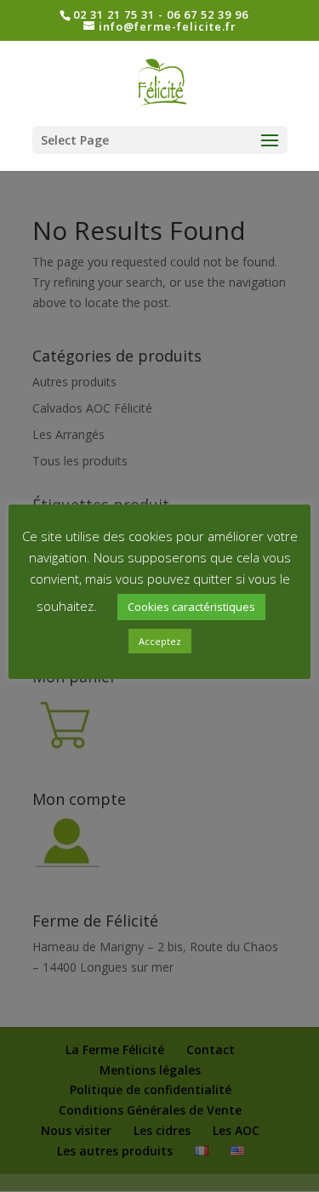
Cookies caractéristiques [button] (191, 606)
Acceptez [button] (160, 641)
